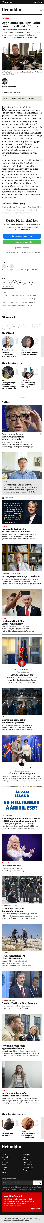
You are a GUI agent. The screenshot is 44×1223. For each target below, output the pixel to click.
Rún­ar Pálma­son (14, 302)
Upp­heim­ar (21, 305)
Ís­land (23, 299)
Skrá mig (38, 1183)
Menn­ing (5, 302)
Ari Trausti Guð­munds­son (17, 295)
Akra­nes (5, 295)
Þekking (4, 1167)
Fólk (3, 1160)
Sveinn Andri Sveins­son (9, 305)
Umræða (5, 1165)
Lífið (3, 1170)
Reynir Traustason (9, 87)
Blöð (24, 1157)
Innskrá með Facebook (23, 236)
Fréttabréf (27, 1162)
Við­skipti (29, 305)
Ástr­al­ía (29, 295)
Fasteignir (26, 1154)
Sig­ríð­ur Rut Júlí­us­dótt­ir (28, 302)
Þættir (4, 1172)
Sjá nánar (26, 1220)
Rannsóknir (6, 1157)
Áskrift (25, 1160)
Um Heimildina (28, 1165)
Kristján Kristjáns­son (33, 299)
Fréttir (4, 1154)
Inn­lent (17, 299)
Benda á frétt (28, 1167)
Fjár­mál (10, 299)
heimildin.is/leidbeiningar (31, 252)
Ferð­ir (4, 299)
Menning (5, 18)
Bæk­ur (35, 295)
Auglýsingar (27, 1170)
